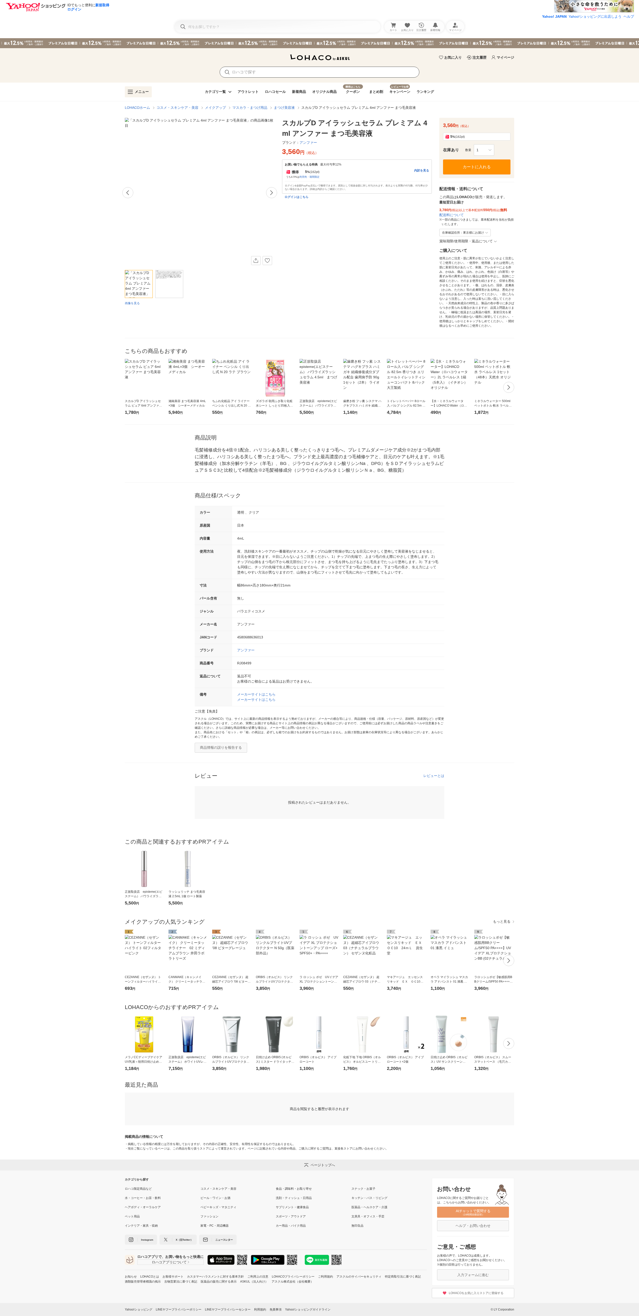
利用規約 (260, 1309)
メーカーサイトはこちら (256, 694)
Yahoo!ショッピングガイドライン (307, 1309)
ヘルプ (629, 16)
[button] (484, 150)
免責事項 (276, 1309)
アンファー (246, 650)
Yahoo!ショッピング (138, 1309)
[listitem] (162, 1188)
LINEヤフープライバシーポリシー (178, 1309)
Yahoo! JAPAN (554, 16)
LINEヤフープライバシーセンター (228, 1309)
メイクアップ (215, 108)
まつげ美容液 (284, 108)
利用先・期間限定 (310, 176)
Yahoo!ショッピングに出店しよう (595, 16)
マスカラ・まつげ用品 (249, 108)
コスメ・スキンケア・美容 (177, 108)
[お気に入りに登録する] (267, 260)
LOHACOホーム (137, 108)
